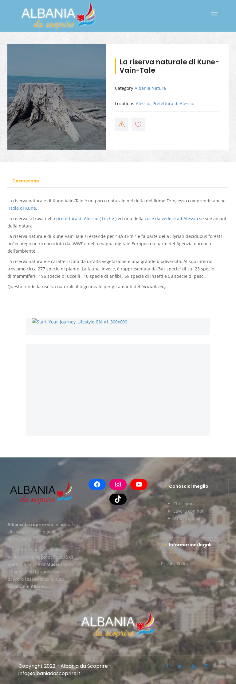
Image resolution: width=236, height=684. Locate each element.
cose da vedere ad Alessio (171, 218)
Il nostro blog (186, 518)
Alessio (143, 103)
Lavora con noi (188, 511)
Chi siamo (183, 503)
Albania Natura (150, 88)
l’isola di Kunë (21, 208)
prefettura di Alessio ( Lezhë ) (86, 218)
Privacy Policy (174, 564)
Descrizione (25, 181)
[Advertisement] (118, 387)
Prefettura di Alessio (173, 103)
